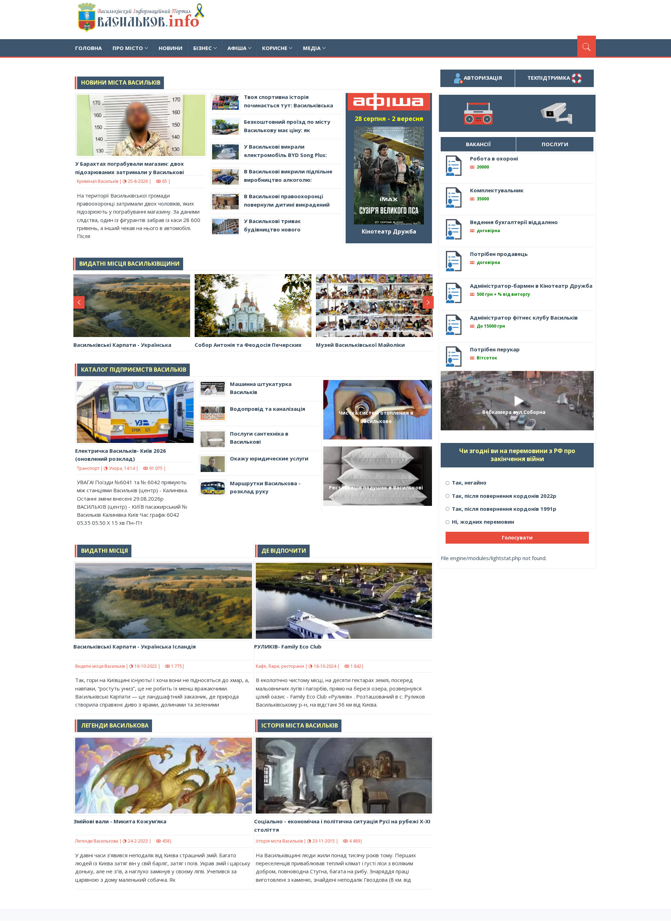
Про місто (128, 47)
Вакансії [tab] (478, 144)
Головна (88, 47)
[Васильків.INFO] (142, 19)
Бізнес (202, 47)
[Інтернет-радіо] (478, 113)
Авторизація (483, 77)
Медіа (311, 47)
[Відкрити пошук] (586, 46)
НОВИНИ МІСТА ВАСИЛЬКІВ (120, 82)
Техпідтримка (549, 77)
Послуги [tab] (555, 144)
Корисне (274, 47)
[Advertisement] (468, 18)
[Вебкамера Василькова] (556, 113)
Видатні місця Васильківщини (129, 263)
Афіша (237, 47)
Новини (170, 47)
